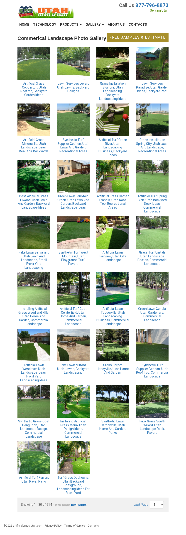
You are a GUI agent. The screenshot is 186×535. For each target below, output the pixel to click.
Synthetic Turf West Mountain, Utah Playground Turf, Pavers (73, 258)
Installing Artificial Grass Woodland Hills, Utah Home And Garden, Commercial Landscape (33, 316)
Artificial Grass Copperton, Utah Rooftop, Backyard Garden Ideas (33, 89)
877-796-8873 (152, 5)
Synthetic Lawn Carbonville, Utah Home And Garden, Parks (112, 426)
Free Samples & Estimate (138, 37)
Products (69, 24)
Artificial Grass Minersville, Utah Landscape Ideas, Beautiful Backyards (34, 145)
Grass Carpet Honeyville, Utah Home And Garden (113, 369)
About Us (116, 24)
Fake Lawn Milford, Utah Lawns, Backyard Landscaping (73, 369)
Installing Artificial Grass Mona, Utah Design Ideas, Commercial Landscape (73, 428)
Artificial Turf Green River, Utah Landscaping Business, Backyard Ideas (112, 147)
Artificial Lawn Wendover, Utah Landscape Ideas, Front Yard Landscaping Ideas (33, 372)
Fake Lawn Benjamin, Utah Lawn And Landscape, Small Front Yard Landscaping (34, 260)
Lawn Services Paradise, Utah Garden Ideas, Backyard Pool (152, 87)
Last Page (141, 504)
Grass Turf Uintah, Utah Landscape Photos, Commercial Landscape (152, 258)
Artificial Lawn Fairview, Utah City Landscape (113, 256)
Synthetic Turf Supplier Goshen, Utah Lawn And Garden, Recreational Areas (73, 145)
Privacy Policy (53, 525)
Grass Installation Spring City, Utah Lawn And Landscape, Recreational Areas (152, 145)
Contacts (138, 24)
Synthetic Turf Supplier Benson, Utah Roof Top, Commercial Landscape (152, 370)
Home (24, 24)
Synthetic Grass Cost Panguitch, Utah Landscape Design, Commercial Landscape (33, 428)
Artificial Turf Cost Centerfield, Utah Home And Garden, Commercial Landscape (73, 316)
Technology (44, 24)
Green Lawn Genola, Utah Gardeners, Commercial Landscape (152, 314)
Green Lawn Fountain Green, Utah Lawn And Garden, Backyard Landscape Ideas (73, 201)
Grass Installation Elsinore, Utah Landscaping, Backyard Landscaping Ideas (112, 91)
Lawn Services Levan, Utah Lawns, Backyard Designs (73, 87)
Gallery (94, 24)
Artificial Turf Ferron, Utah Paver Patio (34, 479)
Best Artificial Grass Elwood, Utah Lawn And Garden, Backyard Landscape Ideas (34, 201)
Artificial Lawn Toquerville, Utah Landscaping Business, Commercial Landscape (112, 316)
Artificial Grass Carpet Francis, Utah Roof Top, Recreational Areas (113, 201)
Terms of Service (74, 525)
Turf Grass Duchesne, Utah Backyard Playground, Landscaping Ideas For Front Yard (73, 485)
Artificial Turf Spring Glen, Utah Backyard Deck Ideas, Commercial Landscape (152, 203)
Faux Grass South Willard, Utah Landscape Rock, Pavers (152, 426)
